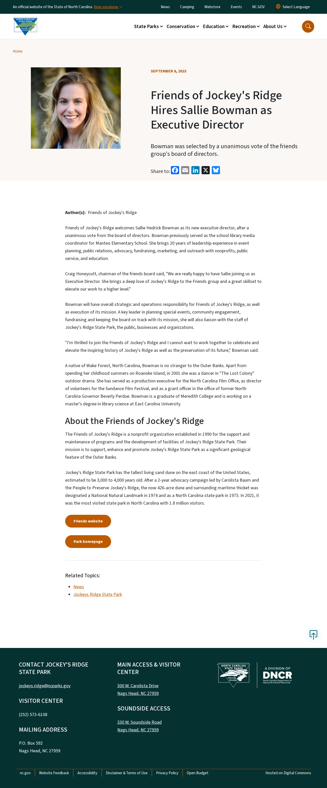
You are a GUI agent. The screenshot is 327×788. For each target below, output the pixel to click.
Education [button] (214, 26)
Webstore (212, 7)
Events (236, 7)
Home (17, 51)
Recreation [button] (244, 26)
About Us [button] (273, 26)
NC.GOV (258, 7)
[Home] (25, 21)
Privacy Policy (167, 773)
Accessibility (87, 773)
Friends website (88, 521)
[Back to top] (313, 635)
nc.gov (25, 773)
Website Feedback (54, 773)
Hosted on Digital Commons (288, 773)
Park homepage (88, 541)
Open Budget (197, 773)
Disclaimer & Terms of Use (127, 773)
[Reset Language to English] (278, 7)
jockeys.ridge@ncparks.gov (45, 686)
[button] (308, 26)
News (165, 7)
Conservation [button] (181, 26)
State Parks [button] (146, 26)
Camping (187, 7)
